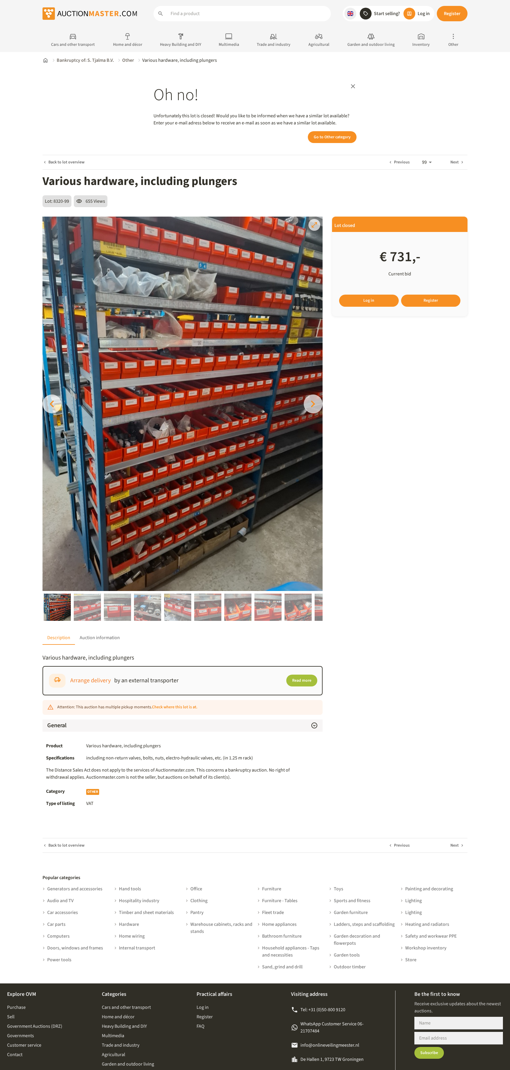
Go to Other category (332, 137)
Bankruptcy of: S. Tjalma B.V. (85, 60)
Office (196, 889)
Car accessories (62, 912)
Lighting (413, 900)
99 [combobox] (424, 162)
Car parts (56, 924)
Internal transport (137, 948)
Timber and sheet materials (146, 912)
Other (128, 60)
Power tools (59, 960)
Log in (368, 300)
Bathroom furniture (282, 936)
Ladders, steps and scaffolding (364, 924)
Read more (301, 680)
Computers (58, 936)
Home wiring (132, 936)
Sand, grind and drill (282, 967)
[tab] (58, 638)
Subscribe (429, 1053)
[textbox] (202, 757)
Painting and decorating (429, 889)
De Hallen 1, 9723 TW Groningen (332, 1059)
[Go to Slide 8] (268, 607)
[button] (350, 14)
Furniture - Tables (280, 900)
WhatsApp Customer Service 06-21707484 (332, 1027)
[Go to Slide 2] (87, 607)
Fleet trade (273, 912)
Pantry (197, 912)
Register (452, 13)
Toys (338, 889)
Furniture (271, 889)
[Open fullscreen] (314, 225)
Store (410, 960)
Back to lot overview (66, 162)
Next (454, 162)
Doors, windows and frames (75, 948)
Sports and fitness (352, 900)
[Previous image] (51, 403)
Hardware (129, 924)
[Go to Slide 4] (147, 607)
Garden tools (347, 955)
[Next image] (313, 403)
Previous (402, 162)
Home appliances (279, 924)
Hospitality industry (139, 900)
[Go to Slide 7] (238, 607)
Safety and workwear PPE (431, 936)
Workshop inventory (426, 948)
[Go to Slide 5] (177, 607)
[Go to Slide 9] (298, 607)
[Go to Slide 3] (117, 607)
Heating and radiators (427, 924)
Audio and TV (60, 900)
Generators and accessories (74, 889)
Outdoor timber (350, 967)
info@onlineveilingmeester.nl (329, 1045)
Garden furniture (351, 912)
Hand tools (130, 889)
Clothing (198, 900)
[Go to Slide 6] (208, 607)
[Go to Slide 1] (57, 607)
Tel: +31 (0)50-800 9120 (322, 1009)
